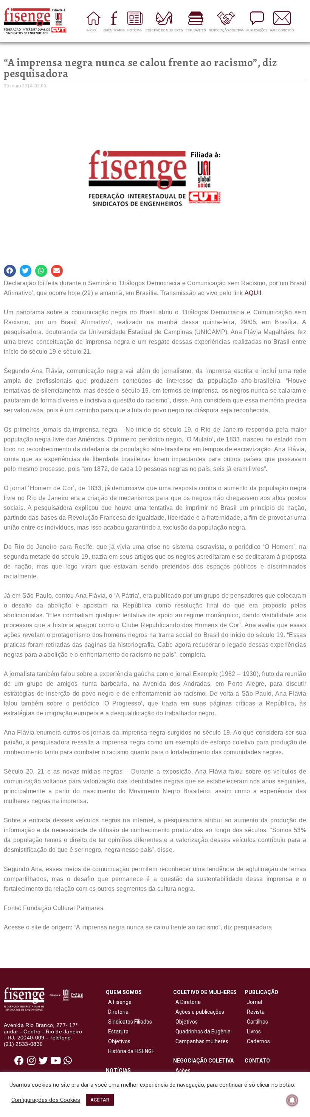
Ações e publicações (198, 1012)
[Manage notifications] (292, 1100)
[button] (10, 271)
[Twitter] (43, 1060)
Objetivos (118, 1041)
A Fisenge (119, 1002)
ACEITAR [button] (99, 1100)
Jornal (254, 1002)
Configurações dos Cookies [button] (45, 1100)
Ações (182, 1070)
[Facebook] (19, 1060)
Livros (254, 1031)
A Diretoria (187, 1002)
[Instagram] (31, 1060)
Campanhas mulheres (200, 1041)
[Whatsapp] (67, 1060)
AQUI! (253, 293)
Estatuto (117, 1031)
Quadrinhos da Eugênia (202, 1031)
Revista (256, 1012)
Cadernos (258, 1041)
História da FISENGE (130, 1051)
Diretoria (117, 1012)
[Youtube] (55, 1060)
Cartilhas (257, 1022)
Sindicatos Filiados (129, 1022)
